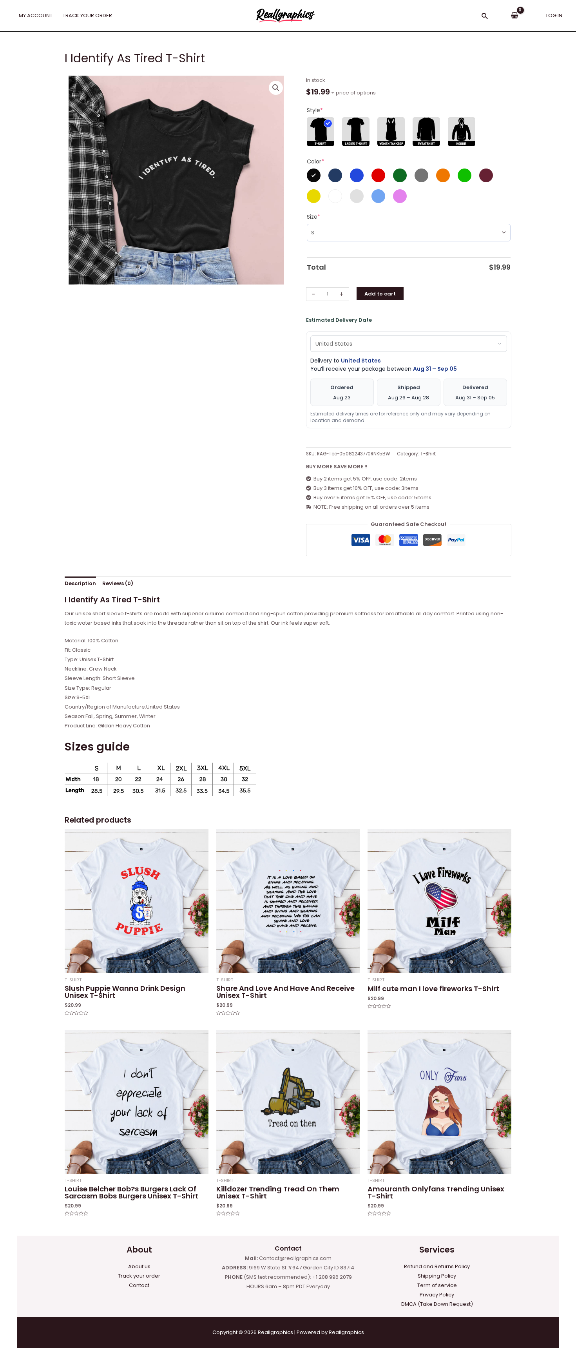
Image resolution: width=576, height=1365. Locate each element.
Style (315, 110)
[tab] (80, 583)
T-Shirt (428, 454)
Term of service (437, 1285)
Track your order (139, 1276)
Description (80, 583)
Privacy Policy (437, 1294)
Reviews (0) (117, 583)
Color (315, 161)
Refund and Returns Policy (437, 1266)
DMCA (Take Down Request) (437, 1304)
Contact (139, 1285)
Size (313, 217)
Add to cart (380, 293)
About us (139, 1266)
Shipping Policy (437, 1276)
